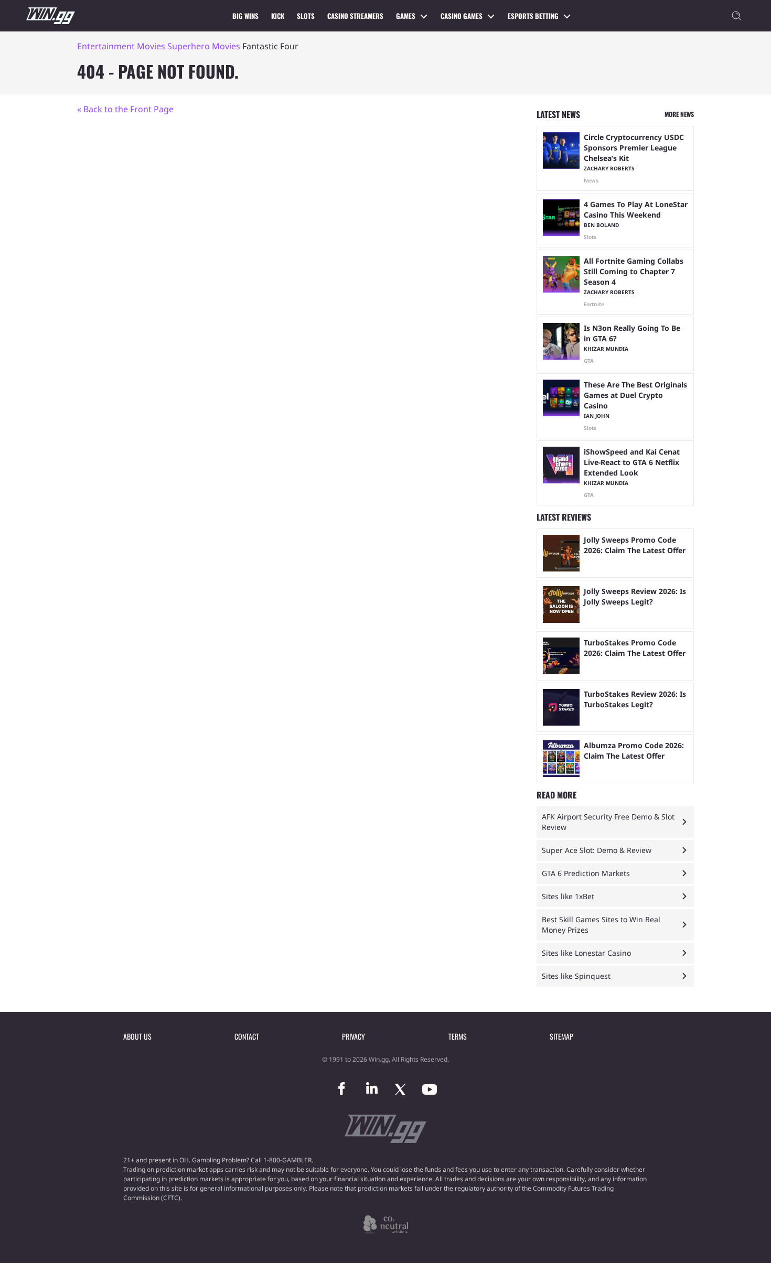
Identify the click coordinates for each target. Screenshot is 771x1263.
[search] (736, 15)
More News (679, 114)
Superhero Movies (203, 46)
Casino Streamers (355, 15)
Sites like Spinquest (576, 976)
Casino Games (462, 15)
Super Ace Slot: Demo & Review (596, 850)
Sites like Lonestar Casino (586, 953)
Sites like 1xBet (568, 896)
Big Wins (245, 15)
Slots (306, 15)
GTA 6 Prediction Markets (586, 873)
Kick (277, 15)
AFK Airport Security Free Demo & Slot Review (608, 822)
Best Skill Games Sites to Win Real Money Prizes (601, 924)
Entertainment (106, 46)
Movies (151, 46)
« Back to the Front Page (125, 109)
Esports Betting (533, 15)
